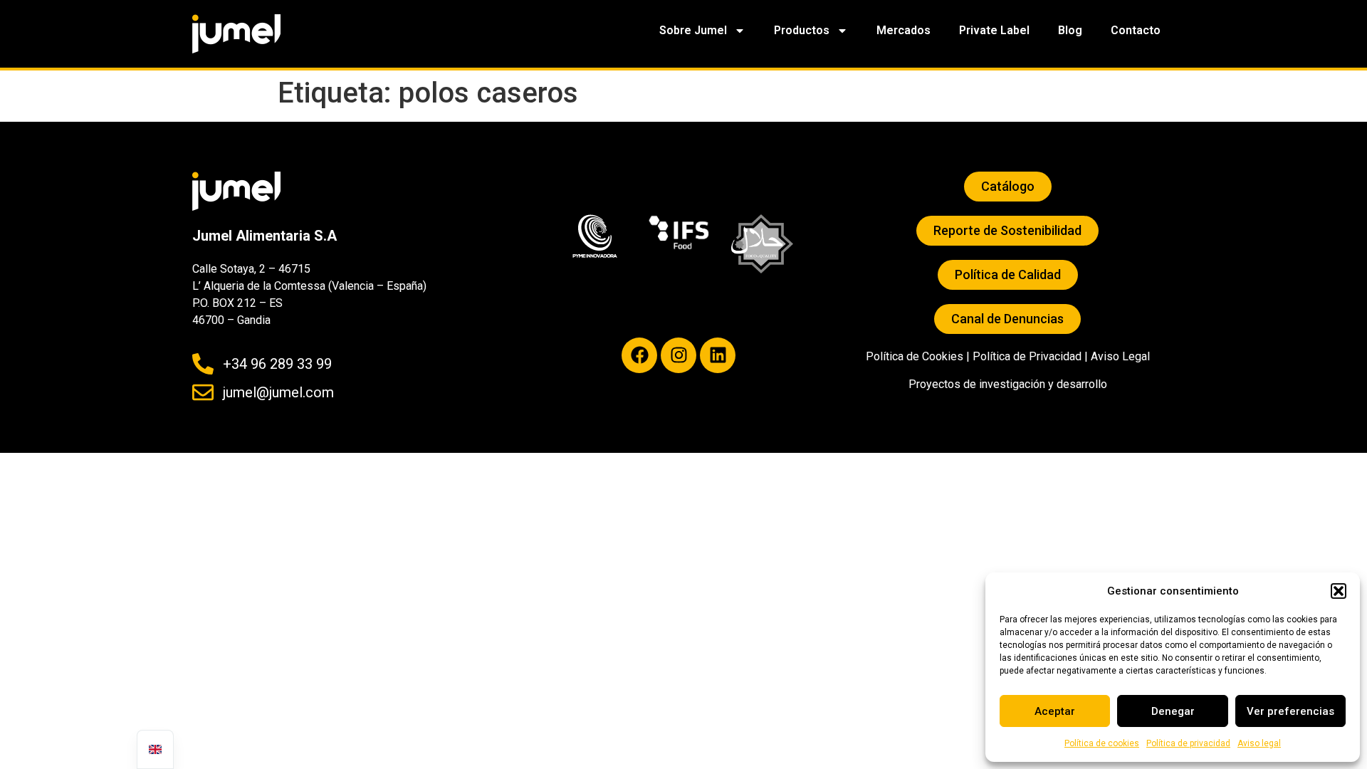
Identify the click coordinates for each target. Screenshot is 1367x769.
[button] (1338, 591)
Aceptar (1055, 711)
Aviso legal (1259, 743)
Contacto (1136, 30)
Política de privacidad (1188, 743)
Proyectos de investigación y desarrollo (1007, 384)
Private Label (994, 30)
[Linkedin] (717, 355)
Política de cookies (1101, 743)
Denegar (1173, 711)
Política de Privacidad (1027, 356)
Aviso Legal (1120, 356)
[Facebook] (639, 355)
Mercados (903, 30)
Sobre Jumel (693, 30)
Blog (1070, 30)
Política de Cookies (914, 356)
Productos (801, 30)
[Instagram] (678, 355)
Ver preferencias (1290, 711)
